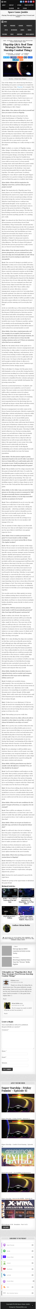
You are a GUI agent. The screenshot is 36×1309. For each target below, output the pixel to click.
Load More (6, 1227)
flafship (23, 940)
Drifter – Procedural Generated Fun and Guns (9, 900)
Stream (19, 5)
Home (4, 40)
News (5, 26)
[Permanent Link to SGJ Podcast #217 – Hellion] (10, 910)
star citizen (28, 938)
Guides (22, 30)
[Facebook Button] (23, 2)
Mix (22, 59)
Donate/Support (29, 5)
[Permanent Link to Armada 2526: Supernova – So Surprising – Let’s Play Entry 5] (26, 892)
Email (4, 1057)
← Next (15, 946)
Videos (29, 30)
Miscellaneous (30, 34)
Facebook (14, 57)
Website (4, 1063)
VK (26, 57)
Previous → (16, 957)
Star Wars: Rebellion (19, 938)
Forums (25, 8)
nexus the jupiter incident (14, 937)
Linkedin (16, 59)
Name (4, 1051)
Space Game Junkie (18, 12)
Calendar (11, 8)
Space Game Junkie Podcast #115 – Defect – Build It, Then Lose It (26, 918)
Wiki (18, 8)
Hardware (19, 34)
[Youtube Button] (26, 2)
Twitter (7, 57)
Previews (12, 26)
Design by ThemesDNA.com (18, 1307)
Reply (4, 999)
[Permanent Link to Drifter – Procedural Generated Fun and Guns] (10, 892)
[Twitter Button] (21, 2)
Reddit (20, 57)
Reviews (21, 26)
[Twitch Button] (28, 2)
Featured (4, 34)
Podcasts (29, 26)
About (4, 5)
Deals (12, 34)
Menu (5, 2)
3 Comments (26, 53)
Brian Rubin (10, 53)
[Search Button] (33, 2)
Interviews (14, 30)
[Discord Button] (31, 2)
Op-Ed (6, 30)
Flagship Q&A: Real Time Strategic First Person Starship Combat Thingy (18, 47)
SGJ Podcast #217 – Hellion (9, 917)
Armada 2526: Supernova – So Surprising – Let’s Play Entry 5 (26, 901)
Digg (31, 57)
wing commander (26, 937)
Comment (5, 1030)
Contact (11, 5)
